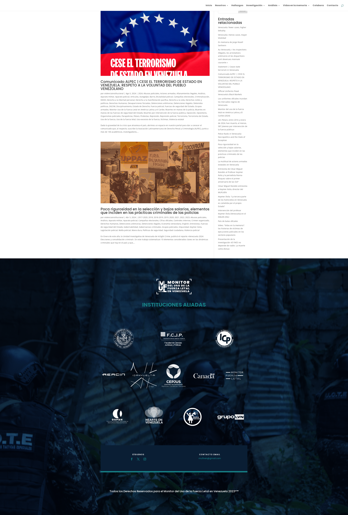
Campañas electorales (184, 96)
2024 (140, 93)
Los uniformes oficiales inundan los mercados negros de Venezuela (232, 101)
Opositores (202, 113)
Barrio (152, 96)
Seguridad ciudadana (173, 230)
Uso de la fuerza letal (126, 119)
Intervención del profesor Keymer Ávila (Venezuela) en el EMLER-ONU (232, 213)
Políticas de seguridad (153, 230)
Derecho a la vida (177, 100)
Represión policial (168, 116)
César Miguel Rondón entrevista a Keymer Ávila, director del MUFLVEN (232, 189)
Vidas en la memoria (295, 5)
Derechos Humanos (118, 103)
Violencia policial (192, 230)
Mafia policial (125, 230)
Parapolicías (127, 116)
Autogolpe (144, 96)
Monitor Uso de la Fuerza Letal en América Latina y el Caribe (137, 109)
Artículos (134, 96)
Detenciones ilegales (183, 103)
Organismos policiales (111, 116)
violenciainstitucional (114, 93)
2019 (166, 217)
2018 (150, 217)
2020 (171, 217)
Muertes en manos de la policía (179, 109)
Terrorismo (182, 116)
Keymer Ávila (196, 227)
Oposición (191, 113)
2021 (177, 217)
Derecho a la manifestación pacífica (152, 100)
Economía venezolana (171, 223)
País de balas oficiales (228, 221)
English (185, 223)
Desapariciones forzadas (139, 103)
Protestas (144, 116)
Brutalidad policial (164, 96)
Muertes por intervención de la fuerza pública (165, 113)
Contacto (332, 5)
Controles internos (182, 220)
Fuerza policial (157, 106)
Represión (154, 116)
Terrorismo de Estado (198, 116)
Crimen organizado (200, 220)
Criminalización (202, 96)
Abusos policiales (151, 93)
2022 (182, 217)
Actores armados (168, 93)
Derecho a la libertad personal (121, 100)
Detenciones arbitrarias (162, 103)
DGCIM (112, 106)
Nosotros (220, 5)
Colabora (318, 5)
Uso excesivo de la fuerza (148, 119)
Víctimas (164, 119)
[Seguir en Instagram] (144, 459)
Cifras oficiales (166, 220)
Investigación (254, 5)
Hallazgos (237, 5)
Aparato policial (122, 96)
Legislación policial (109, 230)
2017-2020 (142, 217)
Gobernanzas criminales (150, 227)
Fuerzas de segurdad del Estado (179, 106)
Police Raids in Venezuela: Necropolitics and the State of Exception (231, 137)
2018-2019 (158, 217)
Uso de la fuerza (108, 119)
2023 (187, 217)
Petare (136, 116)
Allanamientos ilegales (187, 93)
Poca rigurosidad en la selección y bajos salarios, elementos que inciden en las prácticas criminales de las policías (155, 211)
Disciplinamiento (124, 106)
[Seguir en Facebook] (131, 459)
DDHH (103, 100)
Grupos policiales (170, 227)
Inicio (209, 5)
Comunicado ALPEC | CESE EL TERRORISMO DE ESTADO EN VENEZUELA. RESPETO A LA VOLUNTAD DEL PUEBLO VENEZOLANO (151, 85)
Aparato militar (107, 96)
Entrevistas (195, 223)
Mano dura (137, 230)
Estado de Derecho (141, 106)
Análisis (272, 5)
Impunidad (184, 227)
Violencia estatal (176, 119)
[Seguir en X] (138, 459)
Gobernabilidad (131, 227)
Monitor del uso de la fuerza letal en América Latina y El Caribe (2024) (231, 112)
